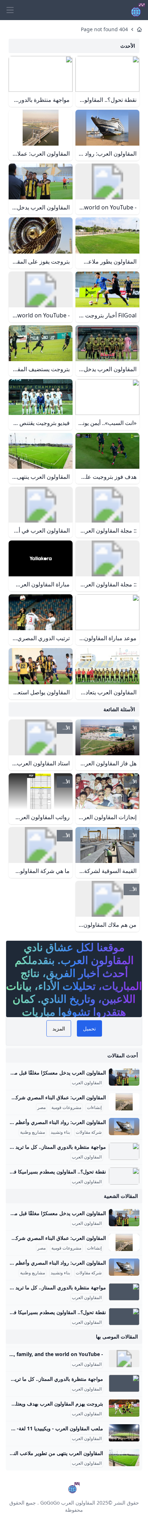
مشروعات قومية (66, 1107)
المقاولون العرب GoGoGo (68, 1502)
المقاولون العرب (87, 1083)
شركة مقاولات (89, 1132)
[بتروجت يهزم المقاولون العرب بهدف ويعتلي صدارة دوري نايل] (124, 1408)
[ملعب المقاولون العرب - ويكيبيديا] (124, 1432)
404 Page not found (104, 29)
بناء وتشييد (60, 1132)
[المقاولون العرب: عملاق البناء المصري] (124, 1101)
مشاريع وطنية (32, 1132)
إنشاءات (94, 1107)
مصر (41, 1107)
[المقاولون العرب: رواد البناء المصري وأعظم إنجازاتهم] (124, 1126)
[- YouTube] (124, 1358)
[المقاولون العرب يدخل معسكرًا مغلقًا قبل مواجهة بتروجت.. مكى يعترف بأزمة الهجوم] (124, 1077)
